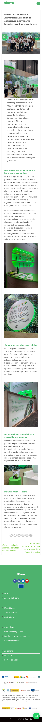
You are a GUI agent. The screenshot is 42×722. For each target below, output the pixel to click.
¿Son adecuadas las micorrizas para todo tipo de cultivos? (10, 548)
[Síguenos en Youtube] (27, 581)
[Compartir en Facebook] (15, 535)
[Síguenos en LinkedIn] (23, 581)
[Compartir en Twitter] (19, 535)
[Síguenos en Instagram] (19, 581)
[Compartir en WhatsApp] (11, 535)
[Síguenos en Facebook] (15, 581)
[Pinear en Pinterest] (27, 535)
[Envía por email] (23, 535)
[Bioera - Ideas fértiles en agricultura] (10, 3)
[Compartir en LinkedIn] (31, 535)
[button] (38, 3)
